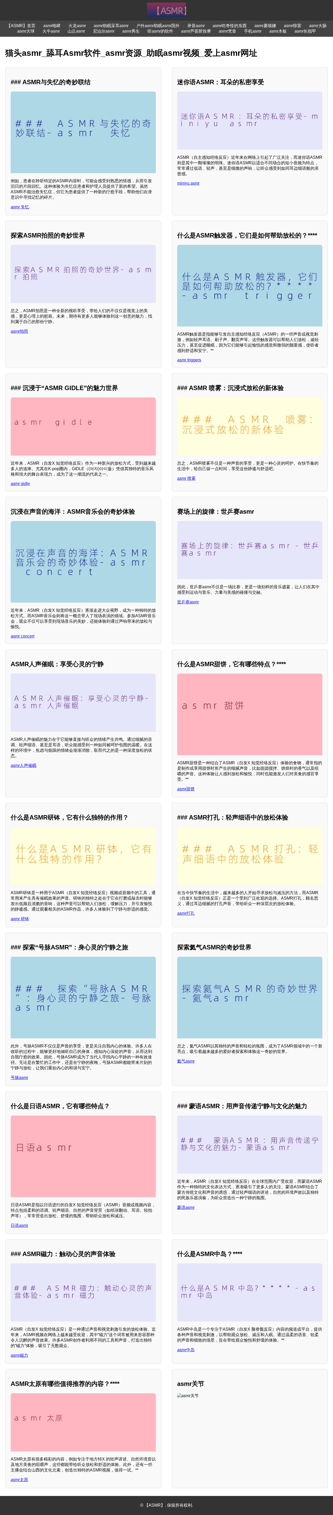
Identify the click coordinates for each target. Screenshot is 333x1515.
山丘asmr (76, 31)
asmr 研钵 (20, 919)
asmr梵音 (227, 31)
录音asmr (196, 25)
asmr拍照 (19, 331)
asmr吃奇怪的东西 (230, 25)
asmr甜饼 (186, 789)
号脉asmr (19, 1077)
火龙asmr (77, 25)
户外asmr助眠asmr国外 (158, 25)
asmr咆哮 (52, 25)
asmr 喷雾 (186, 478)
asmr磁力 (19, 1355)
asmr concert (22, 636)
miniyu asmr (188, 183)
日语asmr (19, 1225)
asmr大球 (26, 31)
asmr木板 (278, 31)
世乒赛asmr (188, 602)
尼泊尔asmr (103, 31)
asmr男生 (131, 31)
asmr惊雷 (292, 25)
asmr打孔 (186, 913)
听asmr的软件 (160, 31)
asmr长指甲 (305, 31)
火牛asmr (51, 31)
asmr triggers (189, 360)
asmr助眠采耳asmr (111, 25)
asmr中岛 (186, 1350)
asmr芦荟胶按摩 (196, 31)
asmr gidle (20, 483)
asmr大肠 (317, 25)
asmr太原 (19, 1479)
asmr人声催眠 (23, 765)
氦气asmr (186, 1061)
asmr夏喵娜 (265, 25)
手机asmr (252, 31)
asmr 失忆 (20, 207)
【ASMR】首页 (21, 25)
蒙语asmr (186, 1207)
